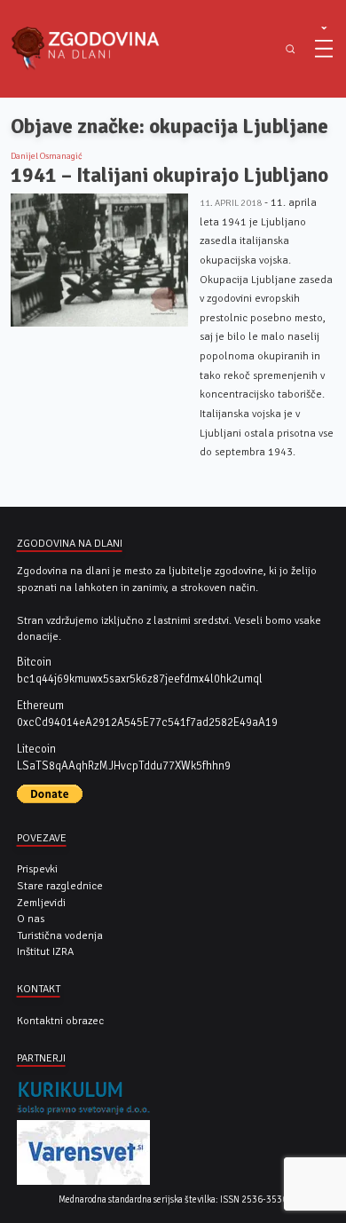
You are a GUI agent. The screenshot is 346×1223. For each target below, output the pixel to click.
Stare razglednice (60, 886)
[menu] (324, 49)
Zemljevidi (41, 903)
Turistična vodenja (60, 935)
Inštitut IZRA (45, 951)
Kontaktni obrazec (60, 1021)
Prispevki (37, 869)
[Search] (290, 49)
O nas (30, 918)
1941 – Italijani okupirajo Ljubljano (169, 175)
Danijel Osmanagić (47, 156)
